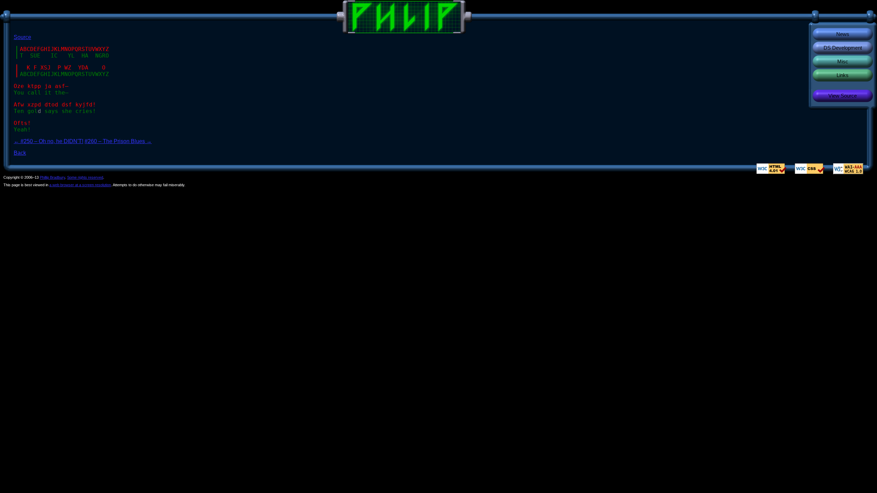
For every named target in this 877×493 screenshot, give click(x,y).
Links (843, 75)
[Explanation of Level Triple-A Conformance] (848, 168)
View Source (842, 96)
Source (22, 37)
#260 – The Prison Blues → (118, 141)
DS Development (843, 48)
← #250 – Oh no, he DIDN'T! (48, 141)
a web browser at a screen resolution (80, 185)
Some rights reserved (85, 177)
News (842, 34)
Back (20, 153)
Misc (842, 61)
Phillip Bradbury (52, 177)
